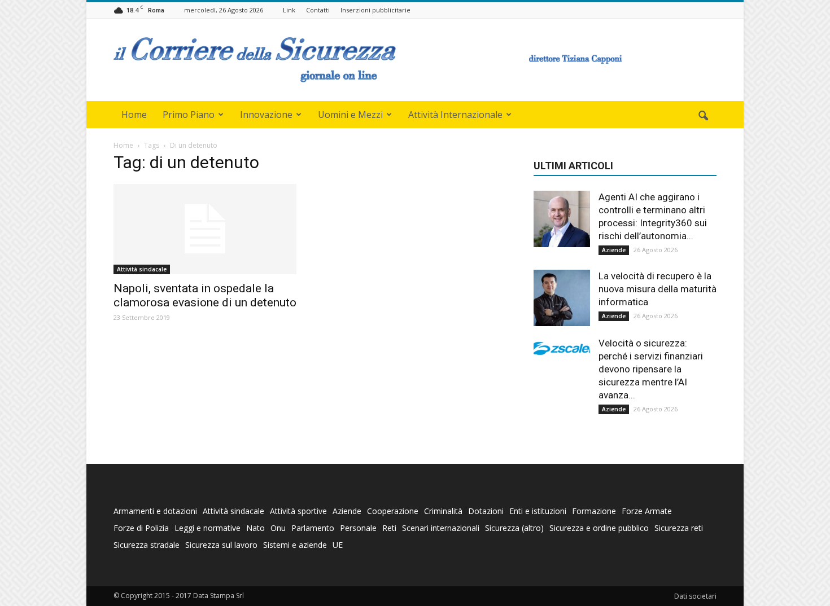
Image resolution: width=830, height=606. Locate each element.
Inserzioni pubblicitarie (375, 10)
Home (134, 114)
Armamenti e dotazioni (155, 511)
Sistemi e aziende (295, 544)
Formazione (594, 511)
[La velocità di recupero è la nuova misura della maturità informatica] (562, 298)
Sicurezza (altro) (514, 527)
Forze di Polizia (141, 527)
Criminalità (443, 511)
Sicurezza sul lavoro (221, 544)
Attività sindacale (142, 269)
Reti (389, 527)
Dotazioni (486, 511)
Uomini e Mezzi (350, 114)
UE (338, 544)
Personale (358, 527)
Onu (278, 527)
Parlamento (312, 527)
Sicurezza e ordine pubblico (599, 527)
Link (289, 10)
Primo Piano (189, 114)
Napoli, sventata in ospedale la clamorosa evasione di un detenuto (204, 295)
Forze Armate (647, 511)
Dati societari (695, 596)
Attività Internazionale (455, 114)
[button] (703, 116)
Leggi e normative (207, 527)
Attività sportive (298, 511)
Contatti (318, 10)
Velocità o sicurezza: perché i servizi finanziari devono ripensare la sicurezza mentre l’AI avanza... (651, 369)
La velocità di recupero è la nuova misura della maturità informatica (658, 289)
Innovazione (266, 114)
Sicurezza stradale (146, 544)
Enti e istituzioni (537, 511)
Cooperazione (392, 511)
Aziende (614, 250)
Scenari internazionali (440, 527)
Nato (255, 527)
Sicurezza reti (678, 527)
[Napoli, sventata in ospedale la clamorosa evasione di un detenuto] (204, 229)
